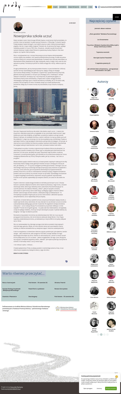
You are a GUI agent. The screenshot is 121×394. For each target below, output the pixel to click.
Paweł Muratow (94, 312)
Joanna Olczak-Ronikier (111, 330)
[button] (118, 89)
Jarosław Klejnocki (111, 163)
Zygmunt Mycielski (111, 312)
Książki (55, 7)
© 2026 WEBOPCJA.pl (14, 389)
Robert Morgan (111, 297)
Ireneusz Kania (94, 131)
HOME (117, 17)
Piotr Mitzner (94, 297)
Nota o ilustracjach (8, 282)
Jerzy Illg (111, 99)
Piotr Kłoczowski (111, 180)
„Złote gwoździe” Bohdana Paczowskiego (102, 34)
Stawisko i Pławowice (9, 296)
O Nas (90, 7)
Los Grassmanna (102, 39)
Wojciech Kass (111, 148)
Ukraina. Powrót (60, 282)
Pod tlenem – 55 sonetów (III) (64, 296)
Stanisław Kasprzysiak (94, 147)
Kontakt (84, 7)
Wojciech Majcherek (94, 281)
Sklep (49, 7)
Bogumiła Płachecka (16, 387)
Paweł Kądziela (94, 115)
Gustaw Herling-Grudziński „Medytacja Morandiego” (11, 289)
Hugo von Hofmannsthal (94, 98)
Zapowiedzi (62, 7)
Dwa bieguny (33, 296)
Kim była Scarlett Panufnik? (103, 58)
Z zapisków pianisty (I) (102, 63)
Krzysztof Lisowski (94, 248)
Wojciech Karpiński (111, 131)
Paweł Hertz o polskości (36, 289)
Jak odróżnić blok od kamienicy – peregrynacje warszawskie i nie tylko (102, 69)
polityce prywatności (86, 384)
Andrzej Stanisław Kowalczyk (111, 197)
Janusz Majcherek (111, 265)
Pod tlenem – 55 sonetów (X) (38, 282)
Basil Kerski (94, 164)
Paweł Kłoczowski (94, 197)
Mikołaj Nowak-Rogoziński (94, 330)
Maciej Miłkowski (111, 281)
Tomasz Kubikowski (111, 214)
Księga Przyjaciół (73, 7)
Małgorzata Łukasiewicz (94, 265)
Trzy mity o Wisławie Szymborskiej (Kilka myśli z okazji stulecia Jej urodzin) (103, 45)
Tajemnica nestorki (102, 52)
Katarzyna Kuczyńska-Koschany (94, 231)
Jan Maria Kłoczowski (94, 180)
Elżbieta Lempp (111, 232)
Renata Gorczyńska (61, 289)
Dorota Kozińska (94, 214)
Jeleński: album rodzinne (103, 28)
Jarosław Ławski (111, 248)
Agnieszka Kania (111, 114)
